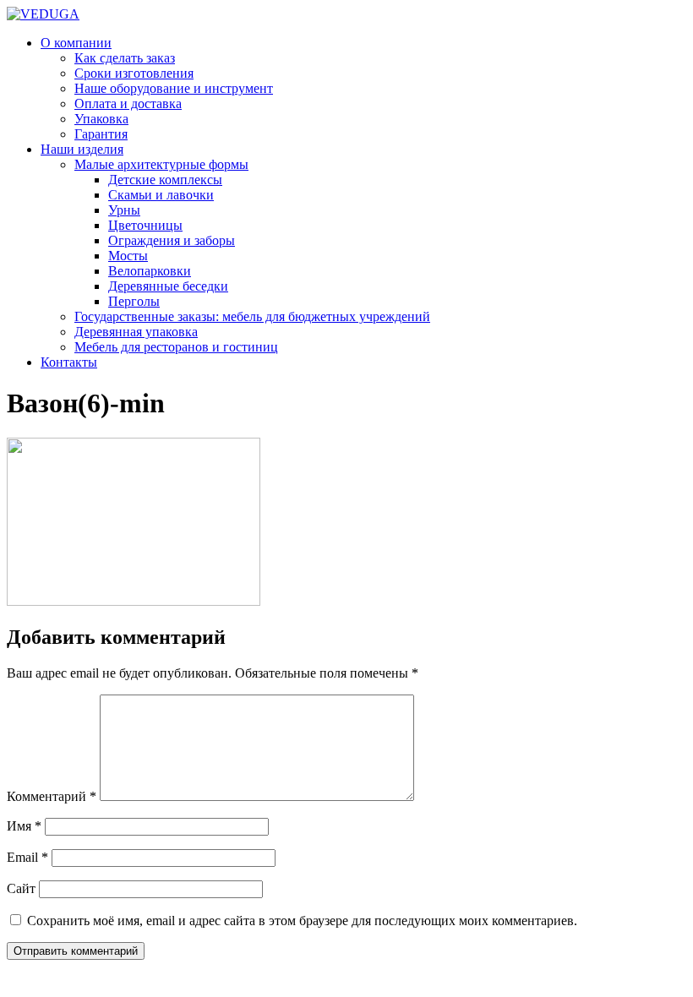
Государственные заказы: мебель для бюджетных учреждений (252, 316)
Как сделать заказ (124, 58)
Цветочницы (145, 225)
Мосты (128, 255)
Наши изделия (82, 149)
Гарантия (101, 134)
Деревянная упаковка (136, 331)
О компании (76, 42)
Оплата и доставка (128, 103)
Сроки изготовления (134, 73)
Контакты (69, 362)
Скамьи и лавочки (161, 195)
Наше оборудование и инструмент (173, 88)
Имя (24, 826)
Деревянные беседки (168, 286)
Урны (124, 210)
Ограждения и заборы (171, 240)
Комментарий (51, 796)
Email (27, 857)
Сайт (21, 888)
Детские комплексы (165, 179)
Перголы (134, 301)
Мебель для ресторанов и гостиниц (176, 347)
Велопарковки (149, 271)
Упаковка (101, 119)
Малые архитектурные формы (161, 164)
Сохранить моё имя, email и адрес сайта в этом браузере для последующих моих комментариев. (302, 920)
